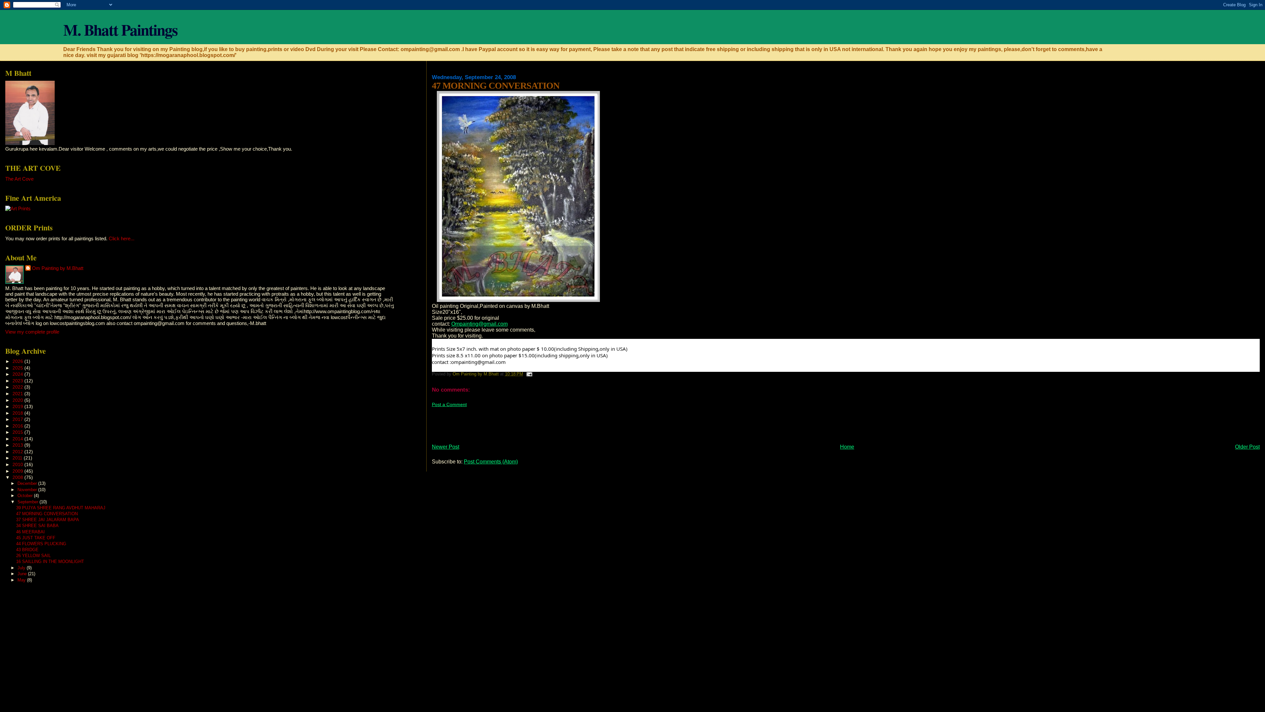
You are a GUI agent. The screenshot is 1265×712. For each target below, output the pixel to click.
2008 (18, 477)
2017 (18, 419)
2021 (18, 393)
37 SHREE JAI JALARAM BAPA (47, 519)
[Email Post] (529, 374)
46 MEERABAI (30, 531)
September (28, 501)
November (27, 489)
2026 (18, 361)
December (27, 483)
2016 (18, 426)
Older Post (1247, 447)
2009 (18, 471)
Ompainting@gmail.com (479, 324)
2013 (18, 445)
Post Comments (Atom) (491, 461)
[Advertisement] (552, 422)
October (25, 495)
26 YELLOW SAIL (33, 555)
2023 (18, 380)
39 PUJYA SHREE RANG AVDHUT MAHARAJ (60, 507)
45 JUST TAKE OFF (35, 537)
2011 (18, 457)
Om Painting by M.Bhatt (57, 268)
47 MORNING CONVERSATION (47, 513)
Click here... (121, 238)
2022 (18, 387)
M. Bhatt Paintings (120, 29)
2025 (18, 368)
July (22, 567)
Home (847, 447)
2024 (18, 374)
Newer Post (445, 447)
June (22, 573)
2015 (18, 432)
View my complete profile (32, 332)
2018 (18, 413)
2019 (18, 406)
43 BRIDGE (27, 549)
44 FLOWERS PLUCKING (41, 543)
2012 (18, 451)
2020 (18, 400)
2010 (18, 464)
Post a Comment (449, 404)
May (22, 580)
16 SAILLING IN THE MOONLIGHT (50, 561)
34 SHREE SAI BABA (37, 525)
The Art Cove (19, 179)
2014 (18, 438)
